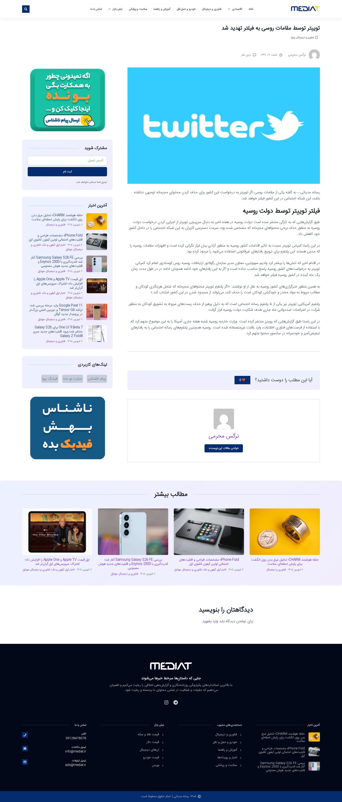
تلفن (83, 734)
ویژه (293, 37)
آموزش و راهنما (162, 9)
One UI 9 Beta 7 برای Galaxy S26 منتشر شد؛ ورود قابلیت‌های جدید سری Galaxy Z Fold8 (58, 332)
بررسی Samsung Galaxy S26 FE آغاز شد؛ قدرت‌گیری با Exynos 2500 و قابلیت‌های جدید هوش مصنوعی (57, 262)
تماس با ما (96, 9)
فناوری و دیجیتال (211, 9)
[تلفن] (25, 735)
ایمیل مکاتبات (79, 747)
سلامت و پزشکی (138, 9)
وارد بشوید (210, 621)
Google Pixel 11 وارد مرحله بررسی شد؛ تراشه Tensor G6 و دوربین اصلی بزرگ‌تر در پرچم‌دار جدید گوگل (56, 310)
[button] (26, 9)
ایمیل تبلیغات (79, 761)
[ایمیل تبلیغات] (25, 762)
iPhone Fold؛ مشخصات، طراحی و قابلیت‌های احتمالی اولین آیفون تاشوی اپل (56, 238)
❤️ (242, 380)
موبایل (69, 249)
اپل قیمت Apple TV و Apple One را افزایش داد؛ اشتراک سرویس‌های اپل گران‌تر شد (58, 284)
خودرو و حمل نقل (186, 9)
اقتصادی (237, 9)
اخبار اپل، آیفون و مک (53, 245)
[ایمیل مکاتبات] (25, 748)
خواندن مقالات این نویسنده (224, 448)
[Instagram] (166, 702)
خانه (251, 9)
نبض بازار (117, 9)
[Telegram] (175, 702)
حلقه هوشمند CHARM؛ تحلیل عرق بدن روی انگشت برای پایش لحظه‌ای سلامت (57, 217)
